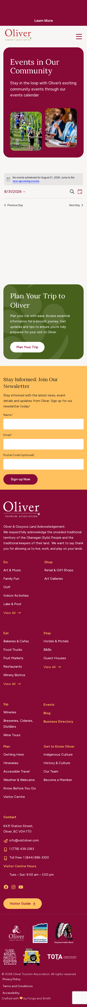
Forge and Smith (39, 998)
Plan (6, 746)
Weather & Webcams (19, 780)
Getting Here (13, 754)
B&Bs (48, 650)
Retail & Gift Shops (58, 570)
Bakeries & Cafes (16, 641)
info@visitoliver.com (24, 840)
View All (9, 613)
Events (49, 705)
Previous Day (15, 205)
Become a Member (58, 780)
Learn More (43, 20)
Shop (48, 562)
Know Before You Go (19, 788)
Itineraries (10, 763)
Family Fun (11, 579)
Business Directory (58, 721)
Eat (6, 633)
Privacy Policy (11, 979)
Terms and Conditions (18, 986)
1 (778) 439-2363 (21, 849)
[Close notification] (80, 12)
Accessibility (11, 993)
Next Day (74, 205)
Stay (47, 633)
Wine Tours (11, 735)
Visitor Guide (20, 904)
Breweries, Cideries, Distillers (18, 724)
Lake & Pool (12, 604)
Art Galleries (53, 579)
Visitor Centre (14, 797)
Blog (47, 713)
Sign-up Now (20, 479)
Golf (6, 587)
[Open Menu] (79, 36)
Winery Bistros (14, 675)
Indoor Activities (16, 595)
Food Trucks (12, 650)
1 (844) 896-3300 (36, 857)
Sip (5, 704)
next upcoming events (26, 181)
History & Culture (57, 763)
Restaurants (12, 666)
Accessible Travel (16, 771)
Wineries (9, 712)
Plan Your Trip (27, 347)
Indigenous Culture (58, 754)
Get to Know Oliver (59, 746)
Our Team (51, 771)
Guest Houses (55, 658)
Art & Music (12, 570)
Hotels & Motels (56, 641)
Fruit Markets (13, 658)
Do (5, 562)
